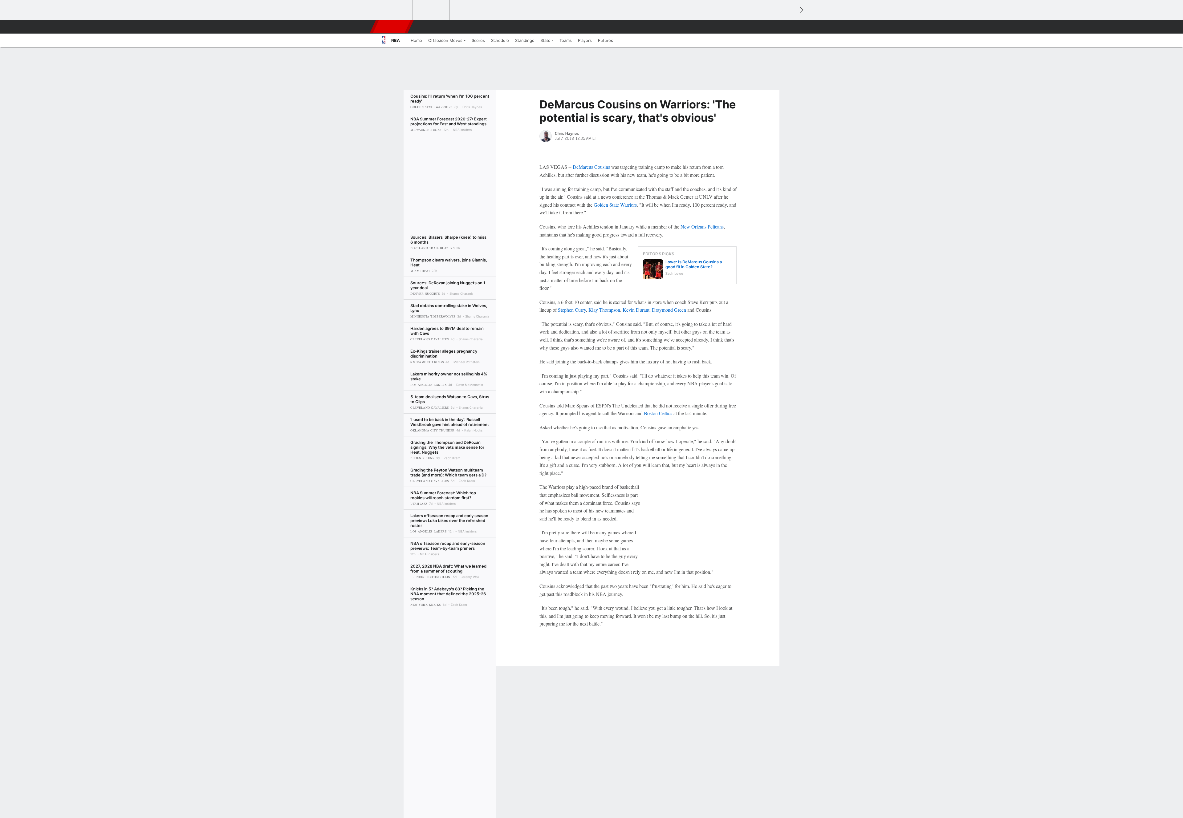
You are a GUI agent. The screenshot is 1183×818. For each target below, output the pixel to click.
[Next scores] (801, 10)
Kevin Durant (636, 309)
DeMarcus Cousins (591, 167)
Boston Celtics (658, 413)
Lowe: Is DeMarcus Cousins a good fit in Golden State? (693, 264)
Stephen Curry (572, 309)
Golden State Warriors (615, 204)
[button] (787, 27)
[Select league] (394, 10)
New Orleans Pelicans (702, 226)
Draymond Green (669, 309)
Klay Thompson (604, 309)
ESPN (392, 27)
